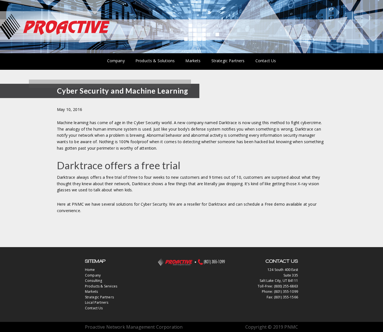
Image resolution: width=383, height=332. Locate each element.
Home (90, 269)
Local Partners (96, 302)
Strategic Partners (99, 297)
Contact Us (94, 308)
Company (93, 275)
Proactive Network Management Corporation (54, 26)
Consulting (93, 280)
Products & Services (101, 286)
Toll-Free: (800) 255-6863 (278, 286)
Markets (91, 291)
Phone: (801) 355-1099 (280, 291)
